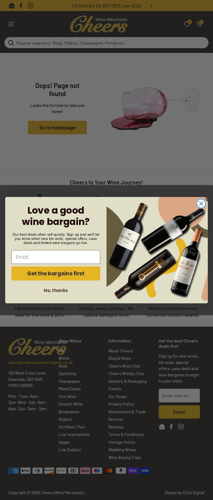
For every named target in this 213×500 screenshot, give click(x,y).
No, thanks (56, 290)
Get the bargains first (56, 273)
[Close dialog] (201, 203)
